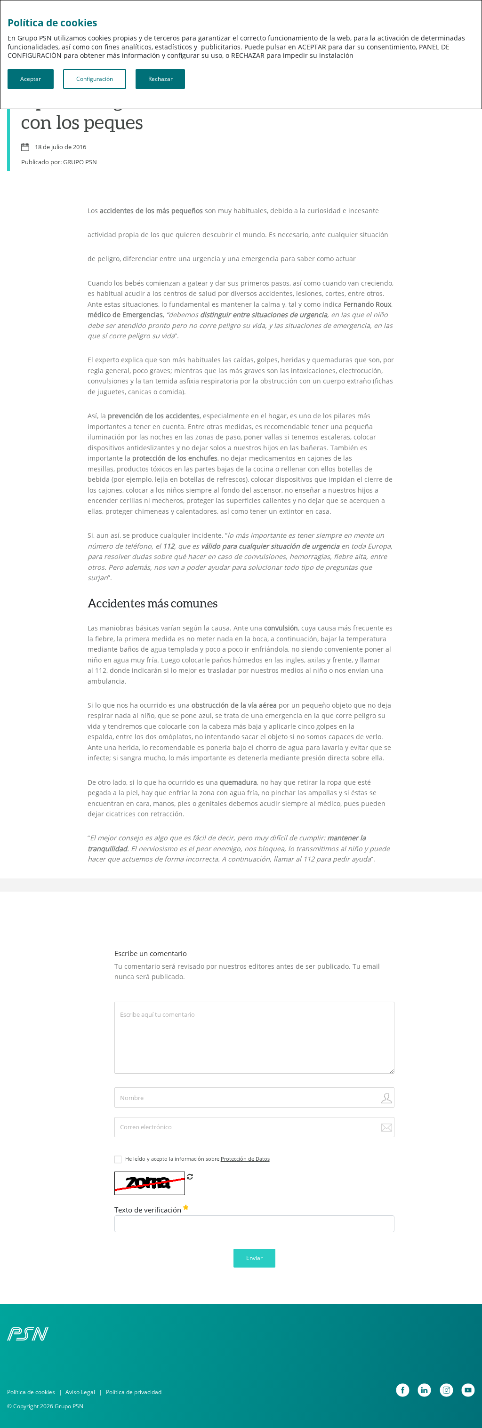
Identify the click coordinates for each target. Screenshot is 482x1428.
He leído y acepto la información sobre (197, 1159)
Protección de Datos (245, 1159)
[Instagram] (446, 1390)
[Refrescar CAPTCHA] (190, 1176)
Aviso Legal (80, 1392)
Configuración (94, 79)
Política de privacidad (133, 1392)
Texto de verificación (148, 1210)
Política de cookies (31, 1392)
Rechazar (160, 79)
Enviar (254, 1258)
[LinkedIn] (424, 1390)
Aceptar (30, 79)
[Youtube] (468, 1390)
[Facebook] (403, 1390)
